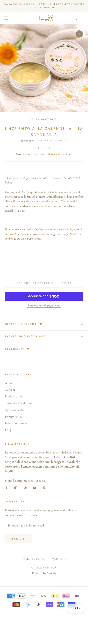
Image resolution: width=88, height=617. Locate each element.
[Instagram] (15, 487)
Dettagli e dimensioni (24, 324)
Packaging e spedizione (25, 336)
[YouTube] (34, 487)
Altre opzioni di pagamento (44, 305)
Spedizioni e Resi (15, 410)
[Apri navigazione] (6, 18)
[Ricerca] (75, 18)
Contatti (10, 390)
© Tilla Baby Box (44, 567)
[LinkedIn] (44, 487)
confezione (56, 229)
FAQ (8, 430)
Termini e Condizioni (18, 403)
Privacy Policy (13, 417)
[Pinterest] (25, 487)
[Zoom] (79, 34)
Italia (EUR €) (31, 559)
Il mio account (14, 396)
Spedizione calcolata (45, 154)
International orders (17, 423)
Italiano (57, 559)
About (9, 383)
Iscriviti (18, 538)
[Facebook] (6, 487)
